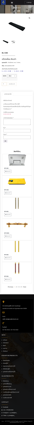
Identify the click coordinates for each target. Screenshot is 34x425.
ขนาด (4, 76)
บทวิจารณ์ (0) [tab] (7, 94)
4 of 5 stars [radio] (8, 114)
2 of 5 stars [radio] (5, 114)
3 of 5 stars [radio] (7, 114)
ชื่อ (4, 127)
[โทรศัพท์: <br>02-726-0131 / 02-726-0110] (3, 323)
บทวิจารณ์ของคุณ (8, 118)
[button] (12, 2)
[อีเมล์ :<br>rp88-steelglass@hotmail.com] (3, 312)
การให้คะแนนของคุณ (8, 112)
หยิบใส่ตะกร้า (12, 84)
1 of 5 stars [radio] (4, 114)
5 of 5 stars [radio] (10, 114)
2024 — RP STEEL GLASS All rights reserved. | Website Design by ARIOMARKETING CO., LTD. (17, 421)
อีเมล (5, 134)
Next (24, 287)
